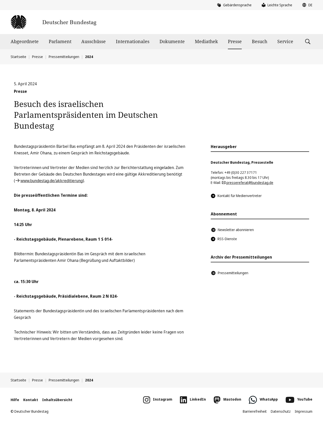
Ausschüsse (93, 41)
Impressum (303, 411)
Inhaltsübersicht (57, 399)
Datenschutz (281, 411)
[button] (306, 5)
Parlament (60, 41)
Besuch (259, 41)
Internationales (132, 41)
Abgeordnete (25, 41)
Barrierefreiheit (255, 411)
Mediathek (206, 41)
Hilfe (15, 399)
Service (285, 41)
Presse (235, 41)
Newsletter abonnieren (236, 229)
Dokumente (172, 41)
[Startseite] (53, 22)
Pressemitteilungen (64, 56)
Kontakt (30, 399)
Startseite (18, 56)
